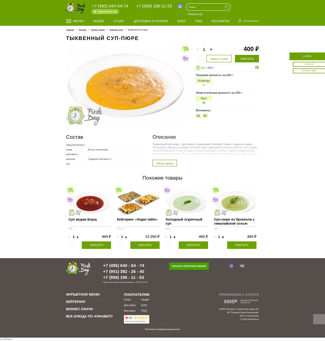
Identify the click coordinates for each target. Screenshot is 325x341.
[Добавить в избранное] (199, 58)
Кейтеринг (76, 302)
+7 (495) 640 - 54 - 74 (123, 265)
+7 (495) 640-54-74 (110, 6)
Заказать (96, 245)
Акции (98, 21)
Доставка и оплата (151, 21)
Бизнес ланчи (79, 309)
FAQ (199, 21)
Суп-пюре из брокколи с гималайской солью (234, 221)
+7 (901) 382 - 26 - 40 (123, 271)
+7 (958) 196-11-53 (154, 6)
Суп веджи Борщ (83, 219)
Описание (309, 64)
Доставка (130, 305)
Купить (307, 56)
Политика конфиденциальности (162, 329)
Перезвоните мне (107, 11)
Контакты (220, 21)
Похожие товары (309, 71)
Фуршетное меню (83, 294)
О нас (119, 21)
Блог (182, 21)
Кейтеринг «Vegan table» (137, 219)
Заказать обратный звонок (189, 266)
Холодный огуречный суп (184, 221)
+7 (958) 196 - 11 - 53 (123, 277)
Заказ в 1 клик (219, 58)
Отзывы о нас (195, 14)
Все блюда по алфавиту (89, 316)
